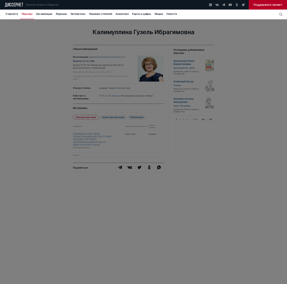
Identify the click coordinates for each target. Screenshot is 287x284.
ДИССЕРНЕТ (14, 5)
